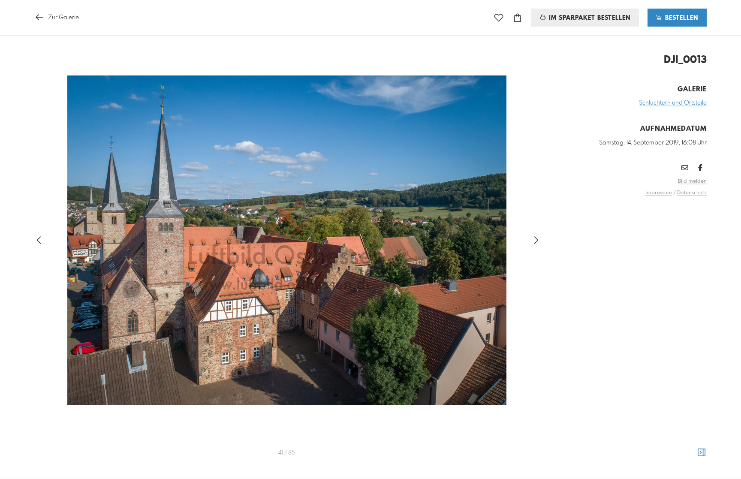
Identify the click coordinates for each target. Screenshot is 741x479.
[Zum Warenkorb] (517, 18)
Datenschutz (692, 193)
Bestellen (680, 18)
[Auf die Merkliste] (499, 18)
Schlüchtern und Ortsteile (673, 103)
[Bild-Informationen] (701, 452)
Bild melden (692, 181)
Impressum (658, 193)
